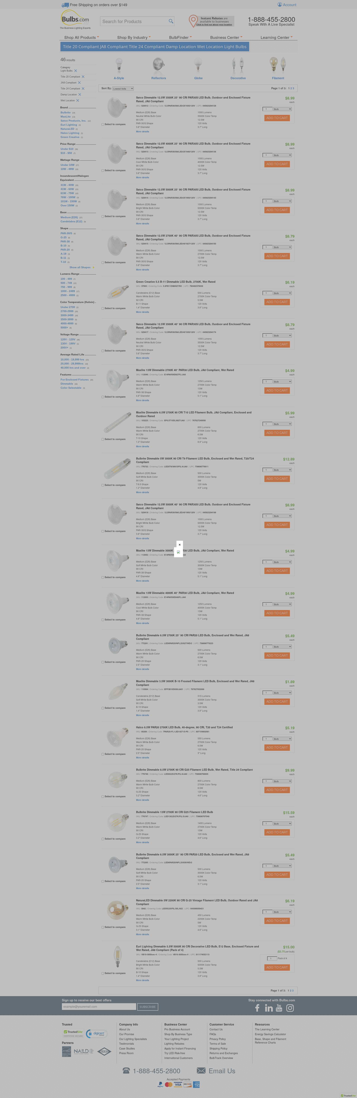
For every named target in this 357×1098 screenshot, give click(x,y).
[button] (179, 544)
